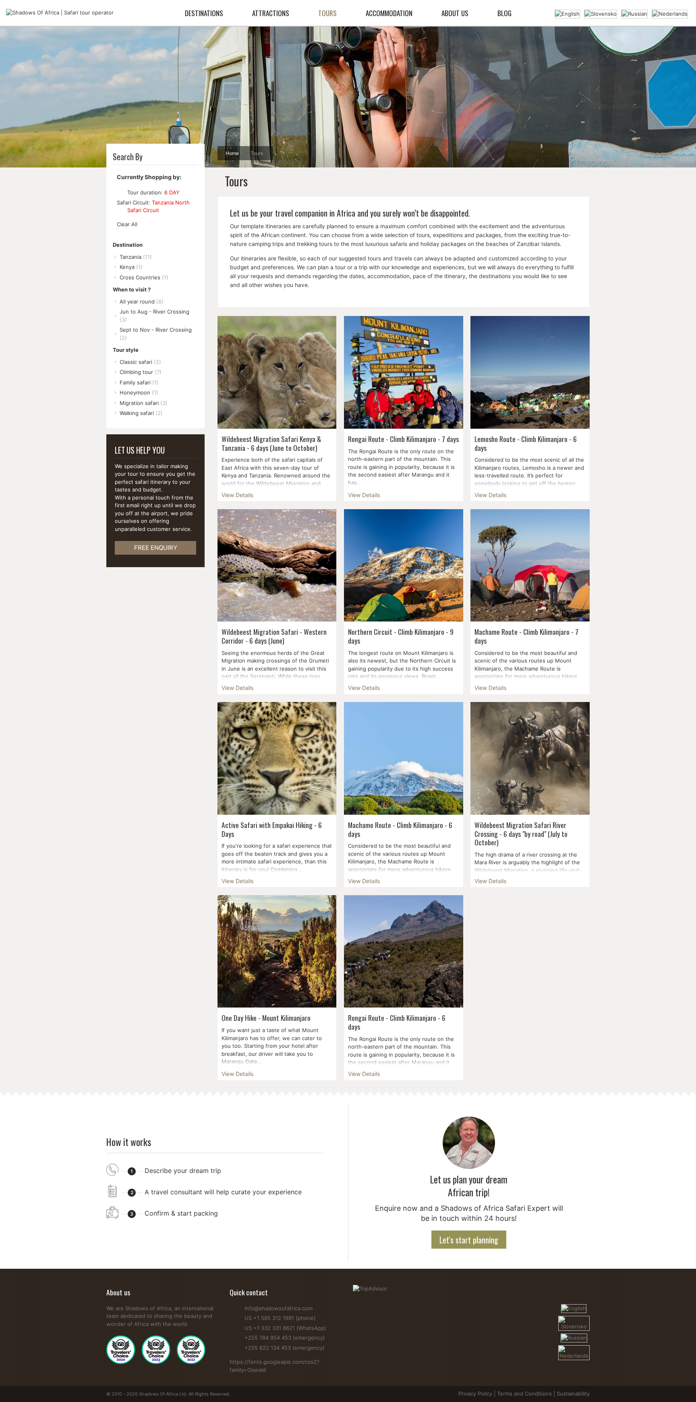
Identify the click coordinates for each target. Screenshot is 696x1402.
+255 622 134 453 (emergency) (284, 1347)
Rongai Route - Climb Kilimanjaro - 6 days (396, 1022)
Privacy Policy (475, 1393)
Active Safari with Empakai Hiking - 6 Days (272, 829)
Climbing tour (141, 372)
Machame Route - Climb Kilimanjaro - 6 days (400, 829)
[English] (567, 13)
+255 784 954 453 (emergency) (284, 1337)
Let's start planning (468, 1240)
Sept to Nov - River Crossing (156, 333)
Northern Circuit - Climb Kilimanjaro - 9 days (401, 636)
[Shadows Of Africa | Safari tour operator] (60, 13)
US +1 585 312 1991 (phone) (280, 1318)
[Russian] (634, 13)
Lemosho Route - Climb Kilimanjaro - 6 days (525, 443)
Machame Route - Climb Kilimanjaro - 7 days (526, 636)
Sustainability (573, 1393)
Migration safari (144, 403)
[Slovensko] (600, 13)
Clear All (127, 224)
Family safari (139, 382)
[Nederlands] (670, 13)
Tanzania (136, 257)
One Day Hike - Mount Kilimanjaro (266, 1017)
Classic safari (140, 362)
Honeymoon (139, 392)
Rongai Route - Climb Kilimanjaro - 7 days (403, 439)
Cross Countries (144, 277)
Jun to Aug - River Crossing (154, 315)
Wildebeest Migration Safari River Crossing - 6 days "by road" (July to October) (521, 833)
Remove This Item (120, 192)
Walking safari (141, 413)
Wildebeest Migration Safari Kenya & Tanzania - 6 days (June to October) (271, 443)
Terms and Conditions (524, 1393)
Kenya (131, 267)
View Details (237, 494)
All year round (142, 301)
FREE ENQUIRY (155, 547)
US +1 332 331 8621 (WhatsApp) (285, 1328)
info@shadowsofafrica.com (278, 1308)
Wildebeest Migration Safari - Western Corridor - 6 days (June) (274, 636)
